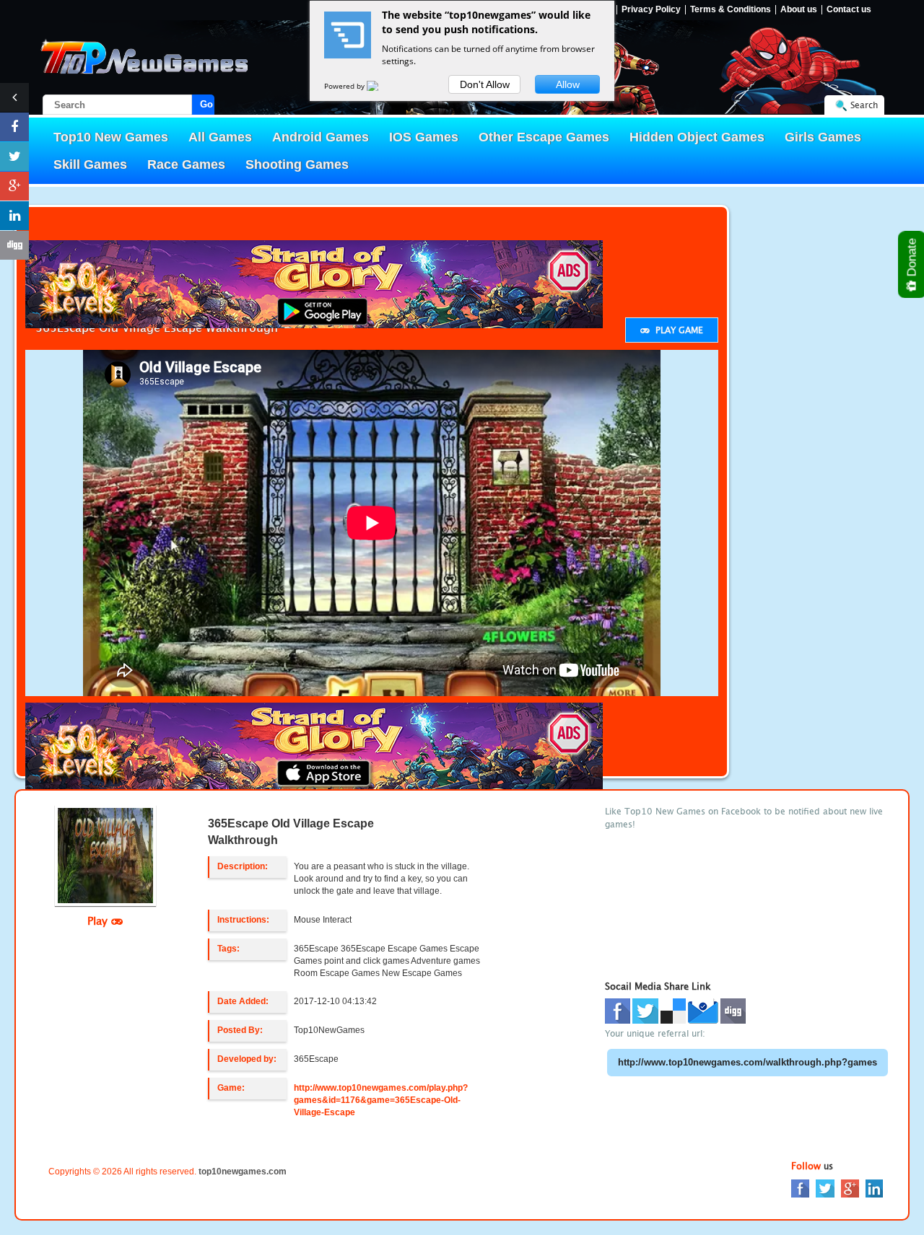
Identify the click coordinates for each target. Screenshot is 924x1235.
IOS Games (423, 137)
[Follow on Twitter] (14, 156)
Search (864, 105)
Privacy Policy (651, 9)
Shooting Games (297, 164)
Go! (207, 104)
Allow (568, 84)
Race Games (186, 164)
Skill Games (90, 164)
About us (798, 9)
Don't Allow (485, 84)
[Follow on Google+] (14, 186)
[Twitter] (825, 1187)
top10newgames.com (243, 1171)
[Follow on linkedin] (14, 215)
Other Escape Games (544, 137)
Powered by (345, 86)
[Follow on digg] (14, 245)
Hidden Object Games (696, 137)
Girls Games (823, 137)
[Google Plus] (850, 1187)
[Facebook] (800, 1187)
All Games (220, 137)
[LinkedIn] (874, 1187)
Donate (912, 259)
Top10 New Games (110, 137)
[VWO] (381, 86)
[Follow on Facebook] (14, 127)
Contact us (849, 9)
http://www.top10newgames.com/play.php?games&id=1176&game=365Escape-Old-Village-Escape (381, 1100)
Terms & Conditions (730, 9)
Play (99, 920)
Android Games (320, 137)
